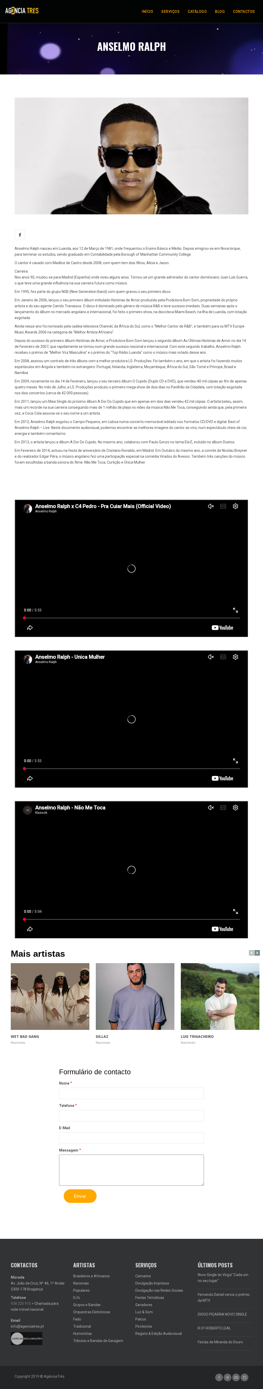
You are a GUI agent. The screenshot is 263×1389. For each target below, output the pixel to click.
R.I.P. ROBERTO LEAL (214, 1328)
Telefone (66, 1106)
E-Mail (64, 1128)
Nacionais (81, 1283)
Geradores (143, 1305)
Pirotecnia (143, 1326)
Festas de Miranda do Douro (220, 1342)
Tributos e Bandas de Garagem (98, 1341)
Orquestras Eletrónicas (91, 1312)
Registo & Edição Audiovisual (158, 1333)
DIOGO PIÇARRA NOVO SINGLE (222, 1314)
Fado (77, 1319)
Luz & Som (144, 1312)
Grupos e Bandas (87, 1305)
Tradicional (82, 1326)
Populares (81, 1290)
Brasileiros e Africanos (91, 1276)
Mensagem (68, 1150)
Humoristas (82, 1333)
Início (147, 11)
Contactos (244, 11)
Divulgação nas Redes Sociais (159, 1290)
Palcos (140, 1319)
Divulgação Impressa (152, 1283)
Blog (220, 11)
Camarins (143, 1276)
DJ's (76, 1298)
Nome (64, 1083)
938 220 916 (21, 1303)
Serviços (170, 11)
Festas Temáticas (149, 1298)
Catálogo (197, 11)
